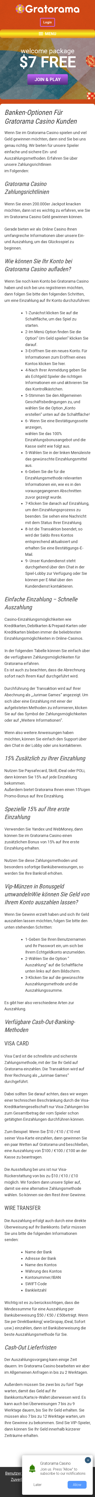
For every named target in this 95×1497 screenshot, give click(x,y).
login (47, 22)
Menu (50, 33)
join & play (47, 79)
